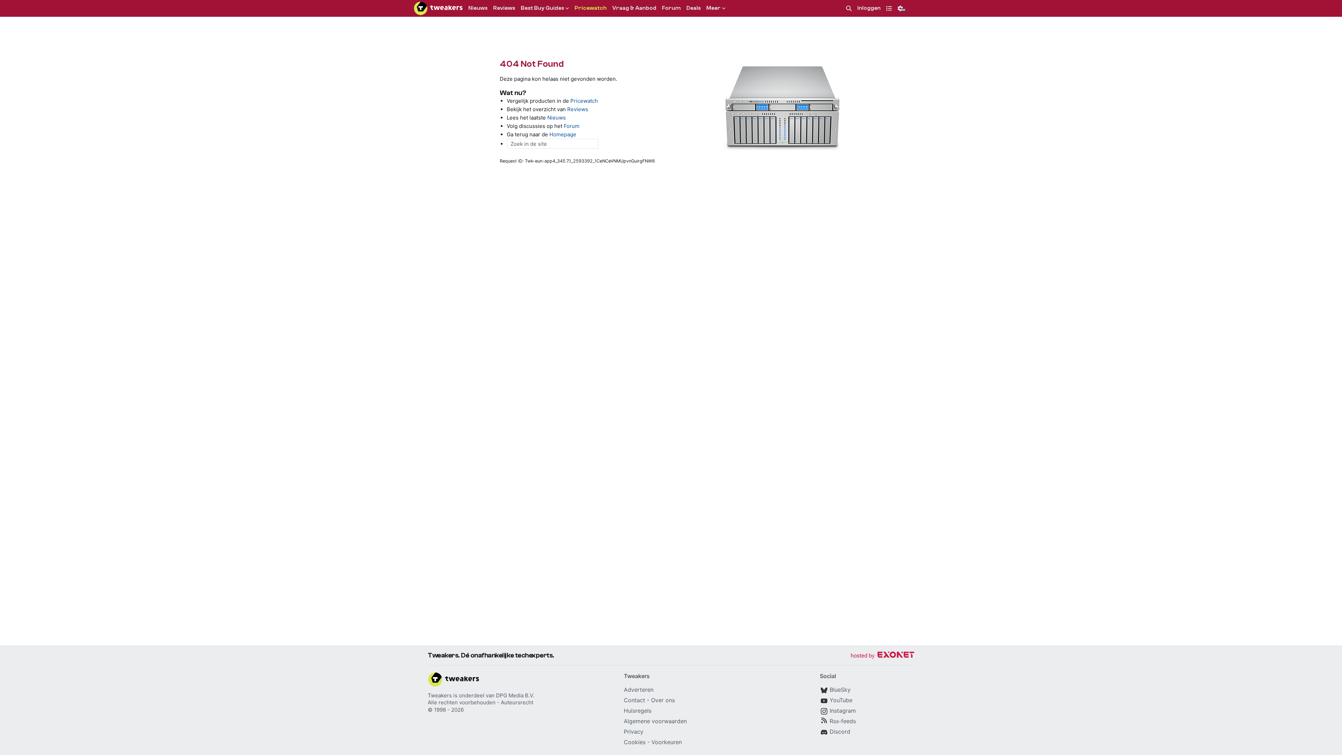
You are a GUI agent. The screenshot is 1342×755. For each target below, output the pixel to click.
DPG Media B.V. (515, 695)
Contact (634, 700)
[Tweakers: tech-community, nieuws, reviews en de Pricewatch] (438, 8)
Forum (571, 126)
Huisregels (637, 710)
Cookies (634, 742)
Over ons (663, 700)
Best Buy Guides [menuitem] (542, 8)
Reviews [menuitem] (504, 8)
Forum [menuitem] (671, 8)
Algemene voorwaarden (655, 721)
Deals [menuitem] (693, 8)
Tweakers (440, 695)
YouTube (841, 700)
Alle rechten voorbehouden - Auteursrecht (480, 702)
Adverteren (639, 689)
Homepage (562, 134)
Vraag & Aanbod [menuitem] (634, 8)
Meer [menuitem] (713, 8)
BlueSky (840, 689)
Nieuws (556, 117)
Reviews (577, 109)
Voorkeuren (666, 742)
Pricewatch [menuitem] (591, 8)
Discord (840, 731)
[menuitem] (848, 8)
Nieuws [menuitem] (478, 8)
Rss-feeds (843, 721)
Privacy (633, 731)
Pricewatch (584, 101)
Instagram (843, 710)
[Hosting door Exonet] (882, 656)
